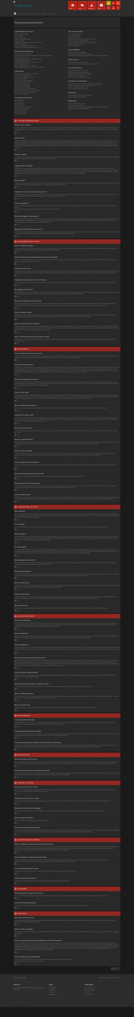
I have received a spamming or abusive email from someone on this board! (88, 55)
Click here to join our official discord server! (28, 13)
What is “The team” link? (74, 46)
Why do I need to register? (22, 34)
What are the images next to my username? (26, 62)
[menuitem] (108, 3)
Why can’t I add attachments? (23, 85)
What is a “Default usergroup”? (76, 44)
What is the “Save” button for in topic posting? (27, 90)
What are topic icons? (20, 113)
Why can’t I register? (20, 37)
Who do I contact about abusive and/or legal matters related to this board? (88, 107)
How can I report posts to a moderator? (25, 89)
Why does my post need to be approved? (26, 92)
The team (89, 994)
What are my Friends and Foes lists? (77, 62)
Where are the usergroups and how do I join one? (81, 39)
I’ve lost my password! (21, 44)
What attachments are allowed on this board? (80, 95)
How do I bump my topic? (22, 94)
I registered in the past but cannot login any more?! (28, 42)
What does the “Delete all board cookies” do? (27, 47)
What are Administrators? (75, 34)
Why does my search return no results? (78, 72)
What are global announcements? (24, 107)
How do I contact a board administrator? (79, 108)
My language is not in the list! (22, 60)
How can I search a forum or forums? (78, 70)
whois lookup (25, 945)
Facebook (54, 988)
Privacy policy (90, 990)
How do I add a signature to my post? (25, 77)
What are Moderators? (74, 36)
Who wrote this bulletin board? (76, 103)
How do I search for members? (76, 75)
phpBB (76, 294)
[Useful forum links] (108, 8)
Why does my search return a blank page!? (79, 74)
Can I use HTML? (19, 102)
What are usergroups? (74, 37)
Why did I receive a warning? (22, 87)
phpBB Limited (60, 920)
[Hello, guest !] (113, 8)
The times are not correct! (21, 57)
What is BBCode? (19, 100)
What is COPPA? (19, 36)
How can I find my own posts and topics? (79, 77)
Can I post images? (20, 105)
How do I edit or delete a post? (23, 75)
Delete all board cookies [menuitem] (107, 977)
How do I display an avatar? (22, 64)
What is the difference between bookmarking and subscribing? (85, 84)
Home (45, 13)
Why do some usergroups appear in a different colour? (83, 42)
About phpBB (27, 922)
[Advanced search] (118, 13)
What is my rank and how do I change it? (25, 65)
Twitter (53, 992)
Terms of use (90, 988)
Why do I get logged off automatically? (25, 46)
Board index (52, 13)
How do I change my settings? (23, 54)
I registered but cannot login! (22, 39)
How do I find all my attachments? (77, 97)
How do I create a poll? (21, 79)
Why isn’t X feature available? (76, 105)
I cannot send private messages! (76, 52)
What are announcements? (22, 108)
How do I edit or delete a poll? (23, 82)
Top (18, 133)
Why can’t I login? (19, 41)
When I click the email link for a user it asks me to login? (29, 67)
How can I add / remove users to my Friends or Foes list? (83, 64)
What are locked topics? (21, 112)
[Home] (23, 5)
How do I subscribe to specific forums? (78, 87)
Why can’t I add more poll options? (24, 80)
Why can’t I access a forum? (22, 84)
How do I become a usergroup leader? (78, 41)
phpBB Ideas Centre (87, 931)
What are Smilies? (19, 103)
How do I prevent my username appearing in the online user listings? (33, 55)
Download (54, 994)
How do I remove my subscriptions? (78, 88)
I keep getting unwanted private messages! (79, 54)
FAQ (88, 992)
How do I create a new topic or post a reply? (26, 74)
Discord (53, 990)
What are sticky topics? (21, 110)
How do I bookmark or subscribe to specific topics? (82, 85)
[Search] (115, 13)
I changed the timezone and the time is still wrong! (28, 59)
